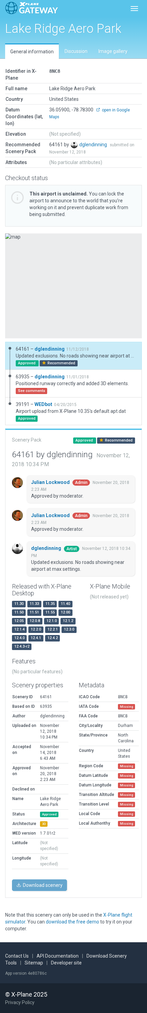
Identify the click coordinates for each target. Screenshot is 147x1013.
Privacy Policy (20, 1002)
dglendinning (93, 144)
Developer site (66, 962)
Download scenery (42, 885)
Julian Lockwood (51, 482)
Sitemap (34, 962)
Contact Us (17, 956)
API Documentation (58, 956)
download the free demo (72, 921)
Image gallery (113, 51)
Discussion (76, 51)
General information (32, 51)
